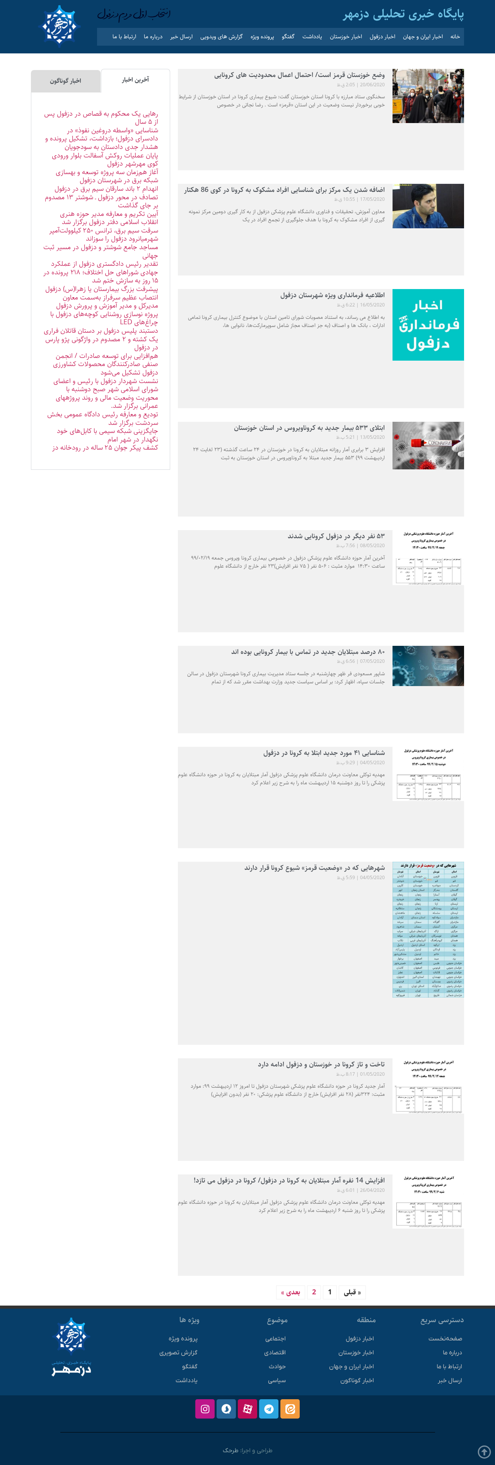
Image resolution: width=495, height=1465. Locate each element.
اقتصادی (275, 1353)
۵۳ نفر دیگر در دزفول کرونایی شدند (336, 536)
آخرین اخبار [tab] (135, 80)
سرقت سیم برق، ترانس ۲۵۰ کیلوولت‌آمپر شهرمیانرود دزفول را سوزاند (103, 235)
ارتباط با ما (124, 36)
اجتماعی (275, 1339)
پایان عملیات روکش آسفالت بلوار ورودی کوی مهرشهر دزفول (105, 159)
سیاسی (277, 1381)
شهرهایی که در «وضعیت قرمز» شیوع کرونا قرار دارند (314, 868)
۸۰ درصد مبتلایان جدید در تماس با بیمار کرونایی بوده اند (308, 652)
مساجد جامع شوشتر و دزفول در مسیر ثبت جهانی (100, 251)
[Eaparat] (247, 1409)
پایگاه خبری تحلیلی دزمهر (403, 14)
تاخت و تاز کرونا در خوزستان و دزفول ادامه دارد (321, 1064)
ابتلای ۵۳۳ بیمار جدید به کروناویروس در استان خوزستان (309, 428)
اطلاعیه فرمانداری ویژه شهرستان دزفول (332, 295)
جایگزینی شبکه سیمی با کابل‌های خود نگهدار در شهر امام (107, 435)
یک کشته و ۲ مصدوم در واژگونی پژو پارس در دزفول (101, 343)
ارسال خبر (181, 36)
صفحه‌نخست (445, 1339)
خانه (455, 36)
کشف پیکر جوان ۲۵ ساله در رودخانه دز (105, 447)
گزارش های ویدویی (221, 36)
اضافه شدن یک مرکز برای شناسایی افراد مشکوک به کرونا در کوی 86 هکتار (284, 190)
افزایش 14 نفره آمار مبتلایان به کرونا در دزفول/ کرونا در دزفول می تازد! (289, 1180)
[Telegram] (268, 1409)
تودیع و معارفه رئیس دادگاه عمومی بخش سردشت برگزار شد (102, 418)
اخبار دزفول (382, 36)
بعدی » (290, 1292)
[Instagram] (205, 1409)
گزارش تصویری (178, 1353)
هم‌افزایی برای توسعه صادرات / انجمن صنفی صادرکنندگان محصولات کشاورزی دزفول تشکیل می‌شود (105, 364)
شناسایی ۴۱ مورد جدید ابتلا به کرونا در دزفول (324, 753)
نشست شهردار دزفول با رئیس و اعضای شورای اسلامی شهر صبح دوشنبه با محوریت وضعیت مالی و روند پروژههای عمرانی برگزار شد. (105, 394)
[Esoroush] (226, 1409)
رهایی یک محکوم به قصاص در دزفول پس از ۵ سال (101, 118)
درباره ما (153, 36)
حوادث (277, 1367)
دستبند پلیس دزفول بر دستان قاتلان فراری (101, 330)
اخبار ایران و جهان (423, 36)
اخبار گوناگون (357, 1381)
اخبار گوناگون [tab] (65, 81)
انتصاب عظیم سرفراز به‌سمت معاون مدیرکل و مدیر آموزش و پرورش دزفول (107, 301)
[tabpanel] (100, 281)
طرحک (231, 1451)
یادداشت (312, 36)
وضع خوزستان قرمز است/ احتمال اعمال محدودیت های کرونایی (299, 75)
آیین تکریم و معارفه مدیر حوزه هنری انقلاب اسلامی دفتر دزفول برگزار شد (109, 218)
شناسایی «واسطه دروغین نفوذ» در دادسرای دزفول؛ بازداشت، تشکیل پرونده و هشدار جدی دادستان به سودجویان (101, 138)
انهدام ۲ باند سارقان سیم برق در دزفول (106, 188)
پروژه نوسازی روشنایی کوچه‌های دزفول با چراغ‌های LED (104, 318)
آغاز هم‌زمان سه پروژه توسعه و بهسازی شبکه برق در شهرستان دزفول (107, 176)
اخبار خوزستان (346, 36)
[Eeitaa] (290, 1409)
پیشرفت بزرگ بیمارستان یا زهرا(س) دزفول (101, 289)
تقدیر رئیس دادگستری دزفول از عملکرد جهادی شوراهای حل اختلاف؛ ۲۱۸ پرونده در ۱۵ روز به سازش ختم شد (100, 272)
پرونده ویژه (262, 36)
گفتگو (288, 36)
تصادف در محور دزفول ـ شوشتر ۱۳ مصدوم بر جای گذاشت (101, 201)
